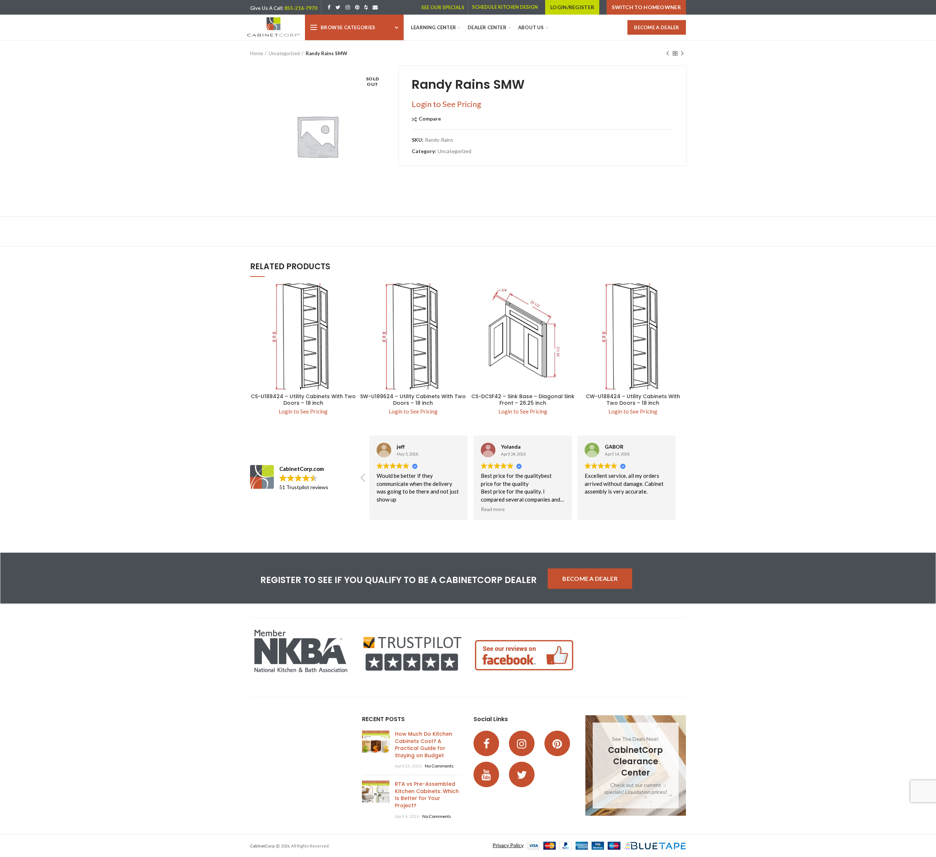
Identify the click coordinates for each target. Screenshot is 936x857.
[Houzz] (366, 7)
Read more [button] (493, 509)
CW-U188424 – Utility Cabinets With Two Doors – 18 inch (633, 399)
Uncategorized (284, 53)
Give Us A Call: (266, 8)
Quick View (351, 295)
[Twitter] (338, 7)
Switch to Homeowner (646, 7)
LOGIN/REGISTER (572, 7)
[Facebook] (329, 7)
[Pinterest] (357, 7)
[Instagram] (347, 7)
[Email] (375, 7)
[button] (363, 479)
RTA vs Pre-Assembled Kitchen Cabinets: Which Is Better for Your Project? (427, 794)
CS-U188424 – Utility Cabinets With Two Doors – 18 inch (303, 399)
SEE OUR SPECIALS (442, 7)
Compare (430, 119)
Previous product (667, 53)
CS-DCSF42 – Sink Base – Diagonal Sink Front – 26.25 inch (522, 399)
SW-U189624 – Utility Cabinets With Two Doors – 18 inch (413, 399)
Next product (682, 53)
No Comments (439, 766)
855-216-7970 (300, 8)
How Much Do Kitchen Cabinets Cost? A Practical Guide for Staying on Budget (423, 744)
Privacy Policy (508, 845)
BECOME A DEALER (656, 27)
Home (256, 53)
